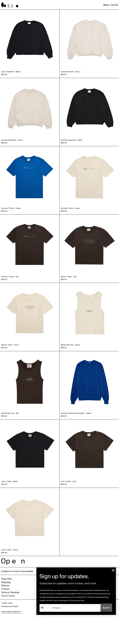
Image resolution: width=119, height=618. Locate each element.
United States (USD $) (10, 611)
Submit (106, 607)
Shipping (5, 582)
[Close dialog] (113, 570)
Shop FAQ (6, 578)
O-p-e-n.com (8, 595)
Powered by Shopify (9, 606)
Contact (5, 588)
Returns (5, 585)
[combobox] (45, 608)
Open (10, 603)
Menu (106, 4)
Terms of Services (10, 592)
